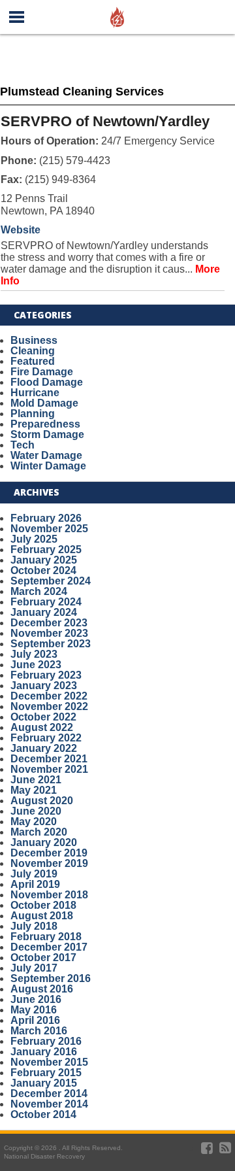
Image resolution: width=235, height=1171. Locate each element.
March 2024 (38, 591)
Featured (32, 361)
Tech (22, 444)
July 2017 (33, 968)
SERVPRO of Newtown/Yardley (105, 121)
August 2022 (41, 727)
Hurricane (34, 392)
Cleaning (32, 350)
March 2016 (38, 1030)
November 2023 (49, 633)
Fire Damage (41, 371)
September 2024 (50, 580)
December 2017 (48, 947)
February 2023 (46, 675)
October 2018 (43, 905)
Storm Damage (47, 434)
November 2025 (49, 528)
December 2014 (48, 1093)
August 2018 (41, 915)
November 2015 (49, 1062)
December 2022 (48, 696)
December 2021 (48, 758)
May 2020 (33, 821)
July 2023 (33, 654)
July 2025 (33, 539)
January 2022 (43, 748)
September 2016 (50, 978)
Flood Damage (46, 382)
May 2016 (33, 1009)
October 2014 (43, 1114)
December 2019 (48, 852)
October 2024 (43, 570)
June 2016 (35, 999)
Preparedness (45, 424)
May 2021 (33, 790)
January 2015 (43, 1083)
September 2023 (50, 643)
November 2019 (49, 863)
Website (20, 229)
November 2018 (49, 894)
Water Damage (46, 455)
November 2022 (49, 706)
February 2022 (46, 737)
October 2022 (43, 716)
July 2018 (33, 926)
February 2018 (46, 936)
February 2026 (46, 518)
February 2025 (46, 549)
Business (33, 340)
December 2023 (48, 622)
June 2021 (35, 779)
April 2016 (35, 1020)
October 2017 (43, 957)
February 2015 (46, 1072)
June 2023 (35, 664)
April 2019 (35, 884)
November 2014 (49, 1104)
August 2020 (41, 800)
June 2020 (35, 811)
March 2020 (38, 832)
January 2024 (43, 612)
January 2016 (43, 1051)
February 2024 (46, 601)
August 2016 (41, 988)
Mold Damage (44, 403)
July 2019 (33, 873)
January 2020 (43, 842)
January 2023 (43, 685)
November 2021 (49, 769)
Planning (32, 413)
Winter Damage (48, 465)
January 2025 (43, 560)
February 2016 (46, 1041)
